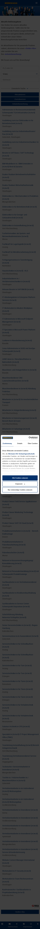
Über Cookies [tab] (33, 443)
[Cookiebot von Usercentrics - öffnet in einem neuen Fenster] (29, 437)
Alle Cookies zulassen (20, 478)
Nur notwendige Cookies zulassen (20, 490)
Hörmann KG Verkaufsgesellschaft (21, 454)
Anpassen (18, 484)
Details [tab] (19, 443)
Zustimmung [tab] (7, 443)
